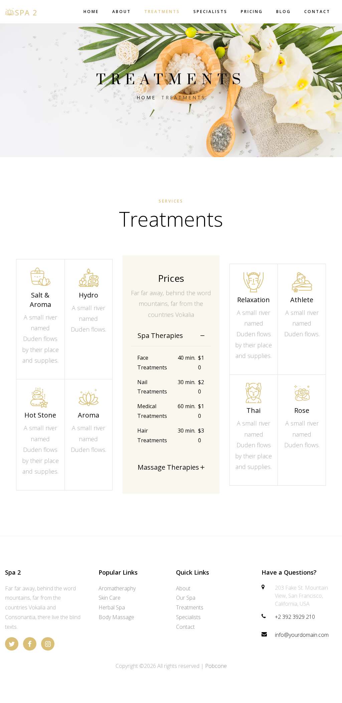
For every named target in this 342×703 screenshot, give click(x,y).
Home (91, 11)
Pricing (252, 11)
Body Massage (116, 617)
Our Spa (185, 597)
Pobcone (216, 666)
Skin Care (110, 597)
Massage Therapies (168, 467)
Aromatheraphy (117, 588)
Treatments (162, 11)
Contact (317, 11)
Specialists (210, 11)
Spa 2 (26, 12)
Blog (283, 11)
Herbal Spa (112, 607)
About (121, 11)
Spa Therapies (160, 335)
